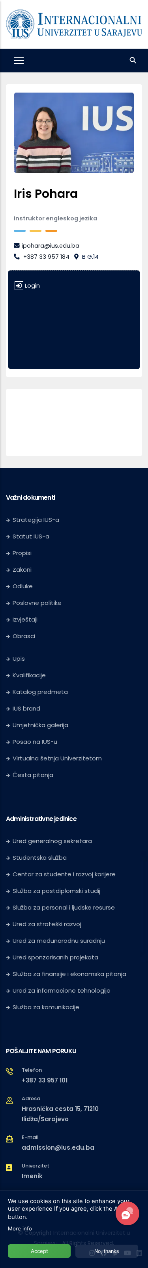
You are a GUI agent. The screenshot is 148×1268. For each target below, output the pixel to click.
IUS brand (26, 708)
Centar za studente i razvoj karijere (64, 874)
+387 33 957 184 (46, 257)
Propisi (22, 553)
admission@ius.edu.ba (58, 1147)
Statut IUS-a (31, 536)
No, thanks (106, 1251)
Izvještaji (25, 619)
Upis (19, 658)
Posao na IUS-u (35, 741)
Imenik (32, 1176)
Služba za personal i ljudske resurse (64, 907)
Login (32, 286)
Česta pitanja (33, 775)
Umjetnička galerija (40, 725)
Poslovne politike (37, 603)
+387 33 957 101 (44, 1080)
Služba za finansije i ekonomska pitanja (69, 974)
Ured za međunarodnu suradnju (59, 940)
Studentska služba (40, 857)
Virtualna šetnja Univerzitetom (57, 758)
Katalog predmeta (40, 692)
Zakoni (22, 569)
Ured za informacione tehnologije (62, 990)
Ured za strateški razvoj (47, 924)
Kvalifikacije (29, 675)
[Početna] (74, 22)
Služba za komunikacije (46, 1007)
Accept (39, 1251)
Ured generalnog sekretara (52, 841)
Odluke (23, 586)
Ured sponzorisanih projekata (55, 957)
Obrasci (24, 636)
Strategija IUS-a (36, 520)
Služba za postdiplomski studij (56, 891)
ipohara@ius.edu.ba (50, 246)
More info (20, 1228)
